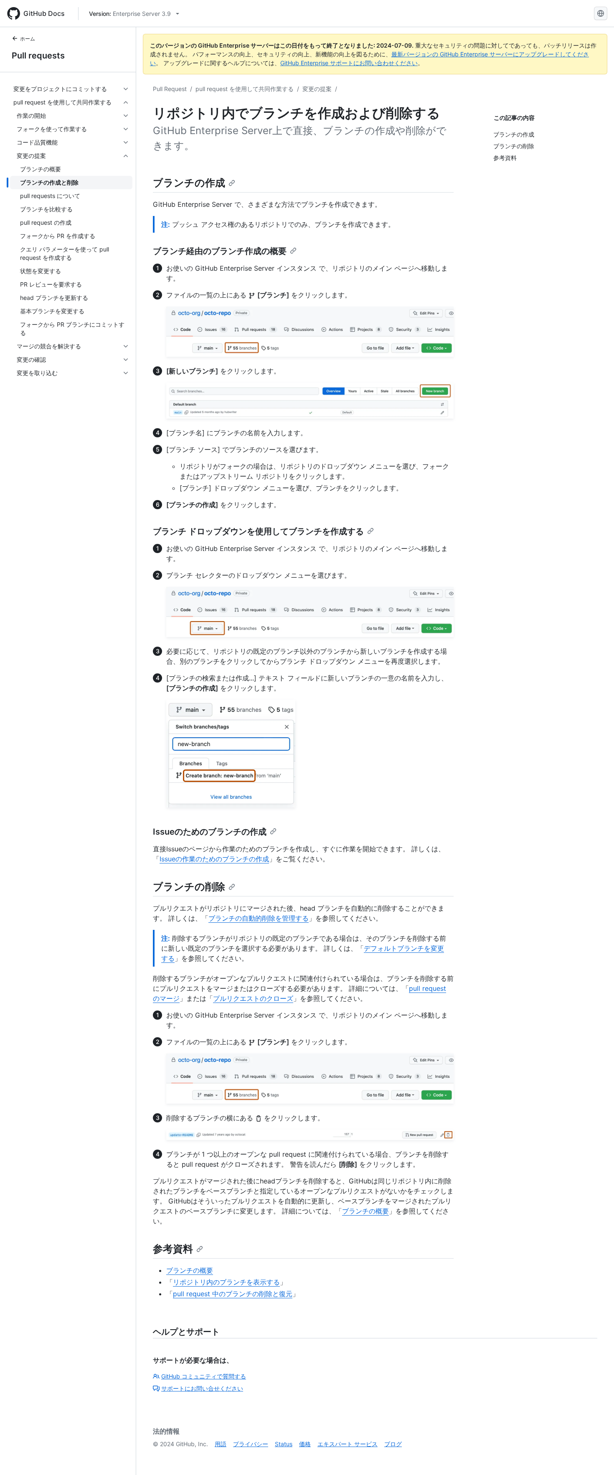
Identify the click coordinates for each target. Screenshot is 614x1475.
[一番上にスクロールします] (595, 1456)
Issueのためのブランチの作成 (209, 832)
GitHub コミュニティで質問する (203, 1376)
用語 (220, 1443)
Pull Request (170, 88)
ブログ (393, 1443)
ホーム (27, 39)
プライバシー (250, 1443)
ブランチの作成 (189, 183)
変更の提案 (317, 88)
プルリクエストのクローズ (253, 998)
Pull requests (38, 56)
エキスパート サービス (347, 1443)
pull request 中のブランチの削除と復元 (232, 1294)
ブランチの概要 (365, 1211)
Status (283, 1443)
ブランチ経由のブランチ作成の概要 (220, 251)
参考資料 (173, 1249)
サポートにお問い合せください (202, 1388)
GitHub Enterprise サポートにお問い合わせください (349, 62)
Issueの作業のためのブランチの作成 (214, 859)
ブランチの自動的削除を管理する (258, 918)
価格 (305, 1443)
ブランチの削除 (189, 887)
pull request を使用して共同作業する (244, 88)
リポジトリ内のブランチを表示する (226, 1282)
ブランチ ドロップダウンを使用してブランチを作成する (258, 531)
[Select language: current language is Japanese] (600, 13)
